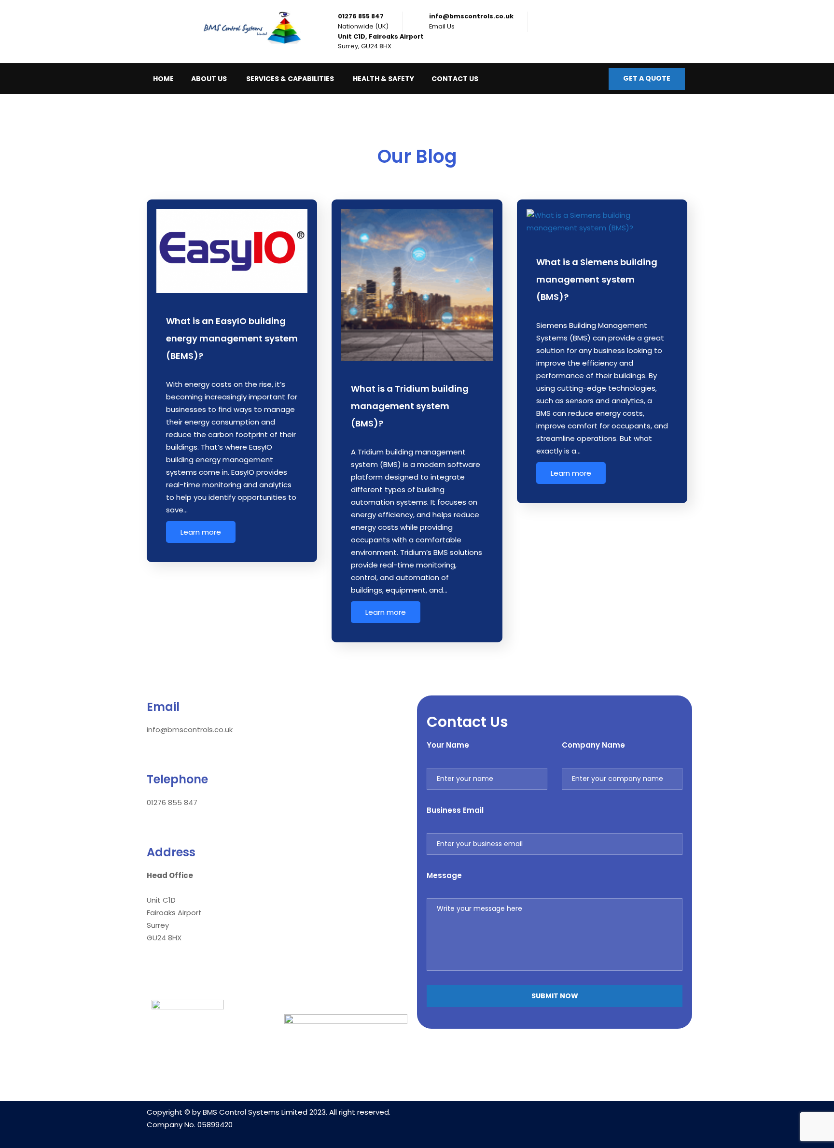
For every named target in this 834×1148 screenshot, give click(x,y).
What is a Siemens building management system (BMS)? (596, 279)
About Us (209, 79)
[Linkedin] (526, 1118)
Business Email (455, 810)
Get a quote (646, 78)
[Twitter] (583, 1118)
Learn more (201, 532)
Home (163, 79)
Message (444, 875)
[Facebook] (554, 1118)
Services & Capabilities (290, 79)
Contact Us (454, 79)
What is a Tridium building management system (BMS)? (410, 406)
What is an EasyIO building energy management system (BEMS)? (232, 338)
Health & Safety (383, 79)
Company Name (593, 745)
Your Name (448, 745)
